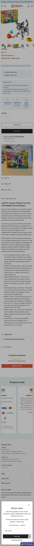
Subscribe (17, 536)
